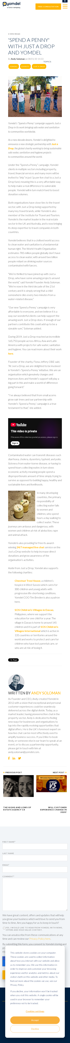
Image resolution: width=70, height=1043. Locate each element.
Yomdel (14, 66)
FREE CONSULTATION (48, 7)
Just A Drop (39, 66)
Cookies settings (35, 1011)
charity (25, 66)
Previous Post (13, 772)
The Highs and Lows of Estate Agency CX (17, 808)
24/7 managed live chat (30, 547)
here (10, 353)
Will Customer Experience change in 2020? (53, 809)
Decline (35, 1028)
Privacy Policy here (39, 938)
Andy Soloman (18, 59)
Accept (35, 1020)
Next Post (59, 772)
